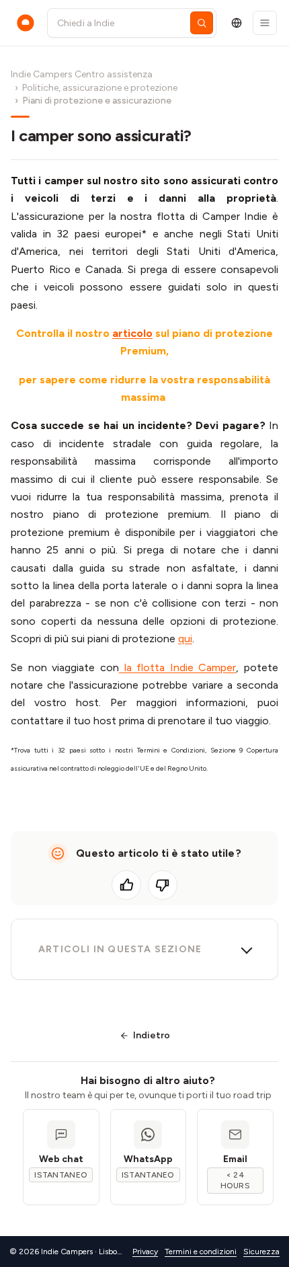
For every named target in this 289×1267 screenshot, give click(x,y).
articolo (132, 333)
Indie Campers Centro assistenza (82, 74)
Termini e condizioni (201, 1251)
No (162, 885)
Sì (126, 885)
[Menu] (265, 23)
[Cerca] (201, 22)
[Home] (25, 22)
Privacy (145, 1251)
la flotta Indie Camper (178, 667)
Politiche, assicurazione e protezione (99, 87)
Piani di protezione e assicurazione (96, 100)
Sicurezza (261, 1251)
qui (185, 638)
